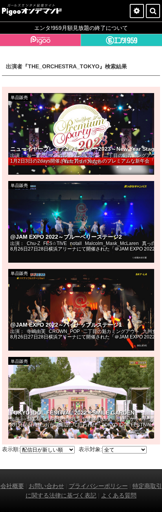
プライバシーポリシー (98, 486)
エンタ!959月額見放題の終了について (81, 28)
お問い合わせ (46, 486)
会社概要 (12, 486)
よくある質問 (118, 495)
